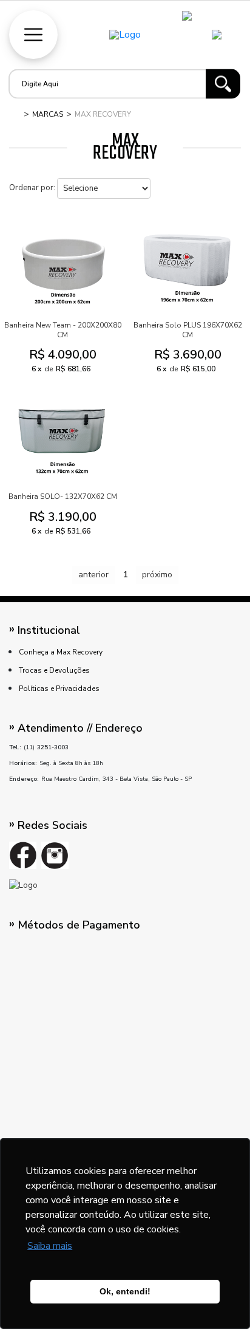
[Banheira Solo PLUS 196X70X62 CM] (187, 263)
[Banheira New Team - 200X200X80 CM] (62, 263)
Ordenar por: (32, 187)
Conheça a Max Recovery (61, 652)
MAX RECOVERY (103, 114)
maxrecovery (15, 114)
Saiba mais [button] (49, 1245)
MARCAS (47, 114)
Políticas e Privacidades (59, 688)
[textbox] (110, 84)
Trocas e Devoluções (54, 670)
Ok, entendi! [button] (125, 1291)
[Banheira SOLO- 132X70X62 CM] (62, 434)
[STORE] (125, 34)
